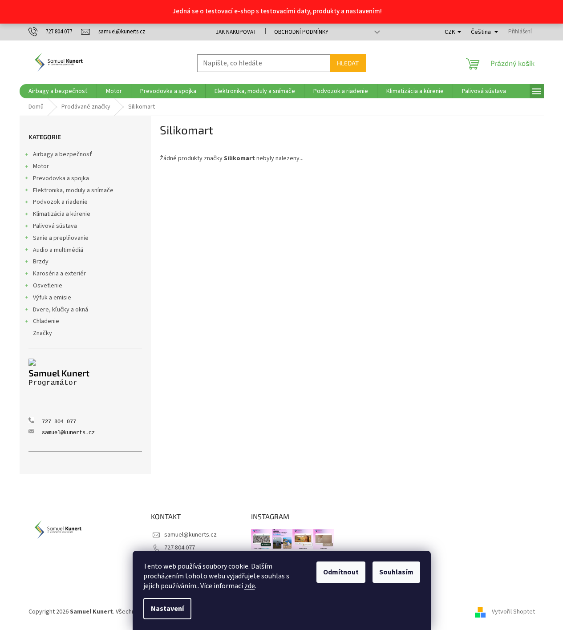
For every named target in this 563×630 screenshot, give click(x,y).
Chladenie (46, 321)
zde (249, 586)
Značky (42, 333)
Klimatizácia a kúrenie (61, 214)
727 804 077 (179, 547)
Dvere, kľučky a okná (60, 309)
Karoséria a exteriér (59, 273)
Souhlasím (396, 572)
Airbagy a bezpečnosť (62, 154)
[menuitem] (58, 91)
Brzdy (41, 261)
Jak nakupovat (236, 32)
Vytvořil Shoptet (513, 611)
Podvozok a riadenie (60, 202)
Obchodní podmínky (301, 32)
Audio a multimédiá (58, 250)
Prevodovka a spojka (61, 178)
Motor (41, 166)
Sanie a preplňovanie (61, 238)
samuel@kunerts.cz (190, 534)
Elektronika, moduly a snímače (73, 190)
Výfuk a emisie (52, 297)
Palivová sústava (55, 226)
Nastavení (167, 609)
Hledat (348, 63)
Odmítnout (341, 572)
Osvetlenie (47, 285)
